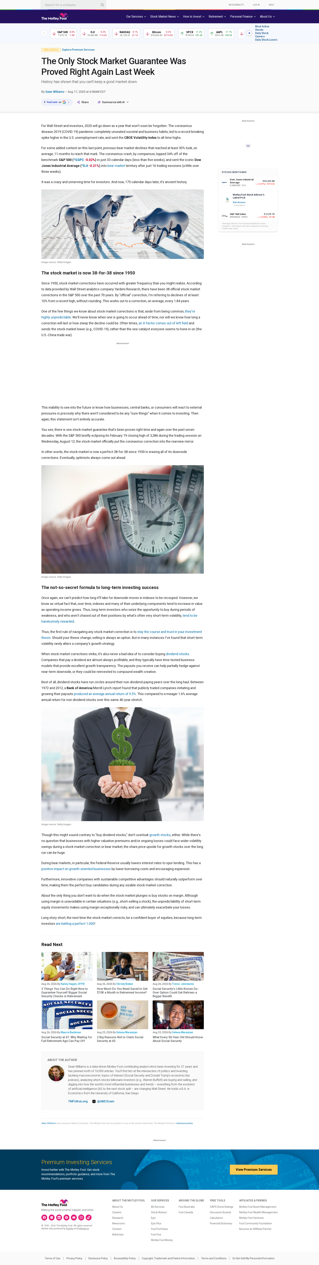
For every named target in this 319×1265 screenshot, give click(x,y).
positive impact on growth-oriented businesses (76, 869)
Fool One (156, 1234)
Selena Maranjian (126, 1032)
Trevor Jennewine (183, 983)
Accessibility (236, 5)
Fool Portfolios (159, 1228)
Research (117, 1217)
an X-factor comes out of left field (163, 323)
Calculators (216, 1217)
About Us (117, 1206)
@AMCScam (105, 1101)
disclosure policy (184, 1123)
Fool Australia (187, 1206)
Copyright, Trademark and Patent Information (168, 1258)
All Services (157, 1206)
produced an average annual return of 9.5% (105, 694)
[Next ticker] (249, 33)
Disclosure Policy (98, 1258)
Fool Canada (186, 1212)
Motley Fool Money (162, 1240)
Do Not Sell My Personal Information (254, 1258)
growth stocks (160, 835)
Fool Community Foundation (255, 1223)
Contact (116, 1228)
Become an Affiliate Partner (255, 1228)
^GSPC (79, 160)
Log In (256, 5)
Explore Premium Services (78, 49)
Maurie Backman (71, 1032)
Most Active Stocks (262, 28)
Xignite (69, 1228)
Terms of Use (52, 1258)
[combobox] (73, 4)
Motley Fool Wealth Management (258, 1212)
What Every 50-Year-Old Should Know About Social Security (178, 1039)
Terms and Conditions (214, 1258)
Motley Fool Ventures (251, 1217)
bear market (116, 166)
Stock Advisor (159, 1212)
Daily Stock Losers (266, 39)
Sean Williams (54, 92)
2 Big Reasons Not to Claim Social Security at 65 (120, 1039)
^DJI (85, 166)
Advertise (118, 1234)
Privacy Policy (74, 1258)
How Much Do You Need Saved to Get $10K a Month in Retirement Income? (122, 990)
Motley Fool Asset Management (257, 1206)
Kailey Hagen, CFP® (73, 983)
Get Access (239, 202)
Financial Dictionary (221, 1223)
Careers (116, 1212)
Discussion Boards (220, 1212)
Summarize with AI (113, 102)
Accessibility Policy (125, 1258)
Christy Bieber (124, 983)
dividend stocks (177, 654)
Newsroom (118, 1223)
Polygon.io (83, 1228)
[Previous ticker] (44, 33)
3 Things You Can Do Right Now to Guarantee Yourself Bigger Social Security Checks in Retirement (64, 992)
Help (271, 5)
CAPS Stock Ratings (221, 1206)
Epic (153, 1217)
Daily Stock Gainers (261, 35)
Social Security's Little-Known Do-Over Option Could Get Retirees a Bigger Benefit (176, 992)
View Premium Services (254, 1169)
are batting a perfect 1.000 (75, 924)
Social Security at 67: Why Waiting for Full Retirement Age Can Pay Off (66, 1039)
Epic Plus (156, 1223)
